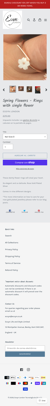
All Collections (11, 242)
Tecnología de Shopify (33, 397)
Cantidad (6, 142)
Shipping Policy (12, 256)
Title (4, 132)
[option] (13, 89)
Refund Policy (11, 270)
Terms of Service (12, 263)
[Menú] (45, 20)
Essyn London (19, 397)
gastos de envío (30, 120)
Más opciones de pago (25, 169)
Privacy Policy (11, 249)
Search (8, 235)
